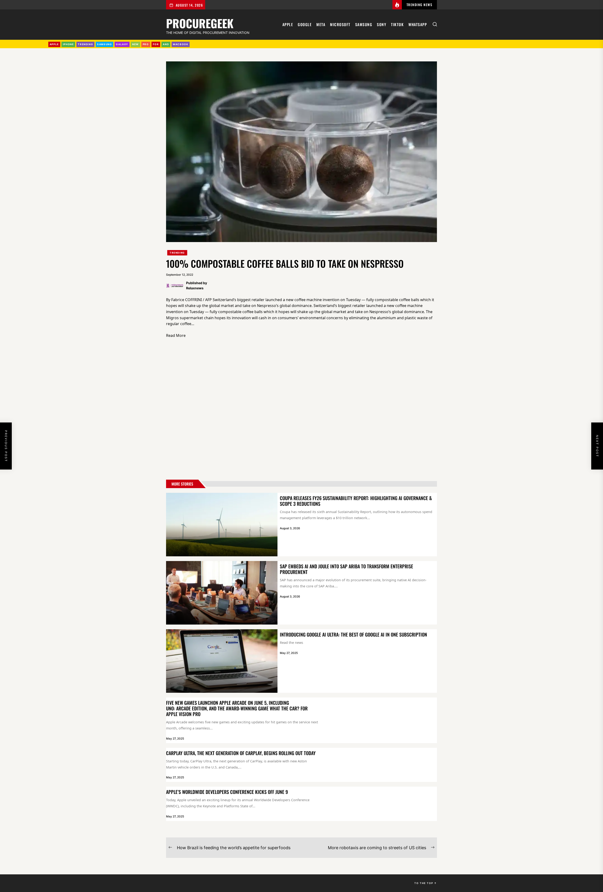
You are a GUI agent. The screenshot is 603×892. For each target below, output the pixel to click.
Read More (176, 335)
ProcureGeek (199, 22)
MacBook (180, 44)
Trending (177, 252)
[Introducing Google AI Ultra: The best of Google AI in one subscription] (221, 661)
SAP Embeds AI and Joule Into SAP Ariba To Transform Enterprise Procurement (346, 569)
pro (146, 44)
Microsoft (340, 24)
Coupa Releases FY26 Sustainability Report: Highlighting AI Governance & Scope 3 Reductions (356, 500)
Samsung (363, 24)
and (166, 44)
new (135, 44)
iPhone (68, 44)
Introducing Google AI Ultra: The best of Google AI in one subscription (353, 634)
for (156, 44)
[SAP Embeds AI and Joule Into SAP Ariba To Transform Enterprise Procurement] (221, 593)
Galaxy (122, 44)
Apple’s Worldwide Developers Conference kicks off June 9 (227, 791)
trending (85, 44)
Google (305, 24)
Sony (381, 24)
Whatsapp (417, 24)
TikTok (397, 24)
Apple (287, 24)
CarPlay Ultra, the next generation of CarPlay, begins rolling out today (241, 753)
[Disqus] (301, 410)
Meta (320, 24)
